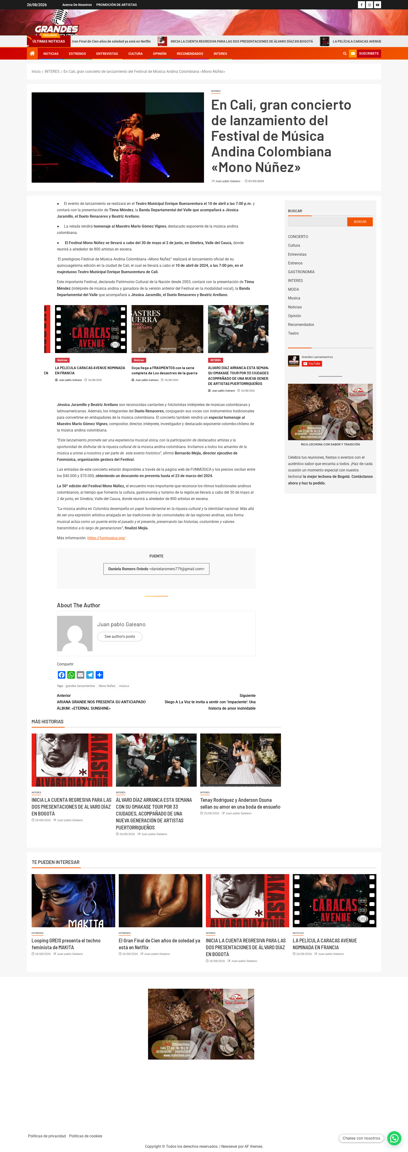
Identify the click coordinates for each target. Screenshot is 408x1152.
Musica (294, 298)
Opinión (159, 54)
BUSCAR (360, 222)
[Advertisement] (85, 1053)
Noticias (51, 54)
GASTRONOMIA (301, 272)
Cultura (135, 54)
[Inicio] (32, 54)
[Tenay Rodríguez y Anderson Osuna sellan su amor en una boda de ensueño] (240, 760)
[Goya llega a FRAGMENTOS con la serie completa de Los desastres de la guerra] (156, 329)
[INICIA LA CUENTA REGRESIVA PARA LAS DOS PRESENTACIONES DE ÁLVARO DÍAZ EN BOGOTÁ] (72, 760)
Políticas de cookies (85, 1136)
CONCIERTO (298, 236)
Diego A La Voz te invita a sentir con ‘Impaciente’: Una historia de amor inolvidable (210, 702)
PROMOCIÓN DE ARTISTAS (116, 5)
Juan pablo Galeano (228, 181)
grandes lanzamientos (80, 686)
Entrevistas (107, 54)
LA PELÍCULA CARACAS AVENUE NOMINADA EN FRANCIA (332, 41)
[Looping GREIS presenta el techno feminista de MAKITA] (73, 900)
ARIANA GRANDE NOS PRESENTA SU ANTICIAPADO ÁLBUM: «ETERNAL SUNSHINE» (101, 702)
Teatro (293, 333)
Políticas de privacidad (47, 1136)
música (124, 686)
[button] (394, 1138)
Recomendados (190, 54)
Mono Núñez (107, 686)
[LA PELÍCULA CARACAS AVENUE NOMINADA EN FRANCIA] (80, 329)
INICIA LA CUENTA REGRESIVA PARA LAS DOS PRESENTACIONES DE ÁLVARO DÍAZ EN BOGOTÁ (198, 41)
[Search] (345, 53)
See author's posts (120, 636)
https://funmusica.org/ (106, 538)
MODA (293, 289)
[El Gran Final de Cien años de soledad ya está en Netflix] (160, 900)
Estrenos (77, 54)
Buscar (295, 211)
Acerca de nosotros (77, 5)
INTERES (220, 54)
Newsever (229, 1146)
